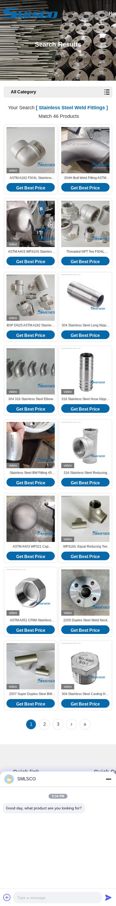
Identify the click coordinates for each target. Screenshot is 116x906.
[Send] (108, 897)
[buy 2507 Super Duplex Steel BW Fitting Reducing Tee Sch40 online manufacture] (30, 666)
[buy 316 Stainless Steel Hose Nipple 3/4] (85, 371)
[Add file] (7, 897)
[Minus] (108, 779)
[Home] (29, 13)
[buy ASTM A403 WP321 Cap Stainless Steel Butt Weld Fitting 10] (30, 519)
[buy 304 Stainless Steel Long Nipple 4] (85, 297)
